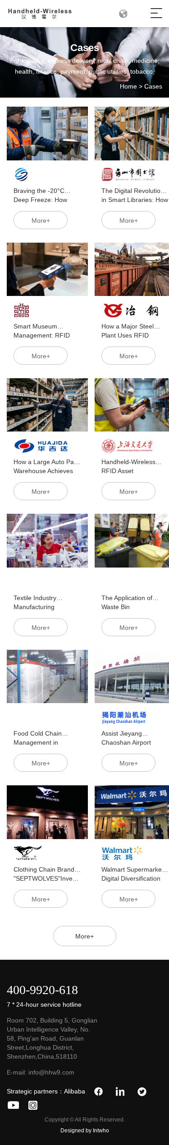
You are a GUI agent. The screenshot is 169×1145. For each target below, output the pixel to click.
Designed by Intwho (84, 1130)
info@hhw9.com (51, 1072)
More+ (84, 936)
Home (128, 86)
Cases (153, 86)
